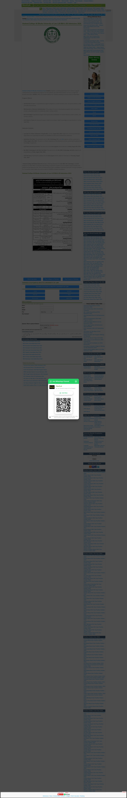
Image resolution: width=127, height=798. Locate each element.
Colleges (68, 796)
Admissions (46, 796)
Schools (63, 796)
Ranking (82, 796)
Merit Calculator (75, 796)
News (51, 796)
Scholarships (56, 796)
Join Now (64, 393)
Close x (124, 792)
